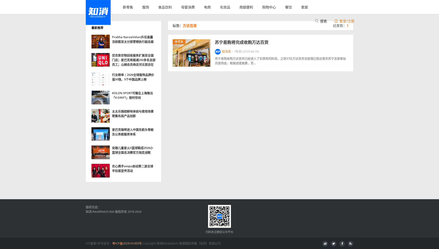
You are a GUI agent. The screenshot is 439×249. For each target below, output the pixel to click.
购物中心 (269, 7)
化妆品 (225, 7)
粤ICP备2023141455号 (127, 243)
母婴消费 (188, 7)
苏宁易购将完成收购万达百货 (241, 42)
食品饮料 (165, 7)
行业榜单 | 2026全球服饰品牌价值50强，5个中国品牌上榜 (133, 77)
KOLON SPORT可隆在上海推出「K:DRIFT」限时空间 (132, 95)
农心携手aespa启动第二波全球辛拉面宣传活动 (132, 168)
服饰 (145, 7)
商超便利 (246, 7)
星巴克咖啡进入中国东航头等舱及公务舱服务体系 (133, 131)
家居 (304, 7)
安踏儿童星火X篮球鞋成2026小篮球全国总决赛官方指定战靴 (132, 150)
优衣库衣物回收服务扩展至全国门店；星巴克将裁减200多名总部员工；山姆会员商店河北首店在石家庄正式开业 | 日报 (133, 60)
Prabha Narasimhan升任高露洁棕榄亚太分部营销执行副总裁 (133, 39)
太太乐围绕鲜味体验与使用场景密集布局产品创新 (133, 113)
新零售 (128, 7)
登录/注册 (346, 21)
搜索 (323, 21)
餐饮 (288, 7)
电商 (207, 7)
